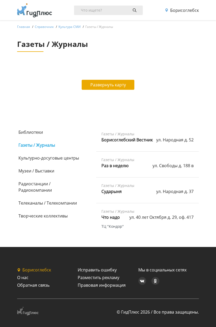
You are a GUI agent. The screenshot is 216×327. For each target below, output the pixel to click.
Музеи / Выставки (36, 171)
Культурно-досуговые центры (48, 158)
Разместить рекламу (98, 277)
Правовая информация (102, 285)
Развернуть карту (108, 85)
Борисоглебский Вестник (127, 140)
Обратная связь (33, 285)
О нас (22, 277)
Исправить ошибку (97, 270)
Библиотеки (30, 132)
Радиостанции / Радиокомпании (35, 187)
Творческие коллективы (43, 216)
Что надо (110, 217)
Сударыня (111, 191)
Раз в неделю (115, 166)
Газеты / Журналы (36, 145)
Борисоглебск (184, 10)
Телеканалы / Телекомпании (47, 203)
